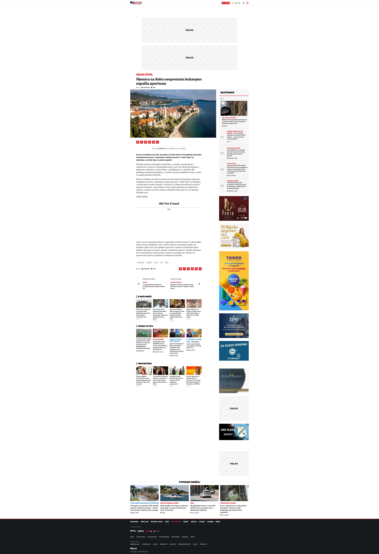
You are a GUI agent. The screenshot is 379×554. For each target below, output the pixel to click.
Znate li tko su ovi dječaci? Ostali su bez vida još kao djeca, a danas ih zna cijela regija (193, 313)
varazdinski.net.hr (146, 544)
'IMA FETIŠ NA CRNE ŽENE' (229, 118)
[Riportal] (136, 3)
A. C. (139, 87)
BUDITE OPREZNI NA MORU (169, 503)
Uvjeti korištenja (175, 537)
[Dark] (239, 3)
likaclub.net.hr (203, 544)
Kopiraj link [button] (157, 142)
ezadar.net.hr (173, 544)
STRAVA (145, 282)
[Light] (233, 3)
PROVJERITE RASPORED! (233, 148)
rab (161, 262)
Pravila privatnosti (152, 537)
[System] (236, 3)
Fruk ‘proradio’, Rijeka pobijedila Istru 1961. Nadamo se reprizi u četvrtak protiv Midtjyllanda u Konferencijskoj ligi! (143, 343)
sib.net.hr (155, 544)
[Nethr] (157, 531)
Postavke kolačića (140, 537)
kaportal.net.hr (163, 544)
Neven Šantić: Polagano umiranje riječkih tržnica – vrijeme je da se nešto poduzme (236, 136)
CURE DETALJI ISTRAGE (228, 503)
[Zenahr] (148, 531)
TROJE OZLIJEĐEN (158, 339)
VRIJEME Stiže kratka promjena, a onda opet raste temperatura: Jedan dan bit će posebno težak (236, 185)
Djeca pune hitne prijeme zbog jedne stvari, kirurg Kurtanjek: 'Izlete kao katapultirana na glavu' (160, 314)
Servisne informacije (164, 537)
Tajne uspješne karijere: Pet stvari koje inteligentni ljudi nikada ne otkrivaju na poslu (143, 380)
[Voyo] (141, 531)
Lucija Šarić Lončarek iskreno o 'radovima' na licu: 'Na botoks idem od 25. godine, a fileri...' (160, 380)
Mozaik (185, 522)
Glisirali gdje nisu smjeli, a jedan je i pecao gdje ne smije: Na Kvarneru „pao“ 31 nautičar (174, 508)
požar (155, 262)
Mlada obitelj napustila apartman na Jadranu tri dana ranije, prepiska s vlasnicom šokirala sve (234, 121)
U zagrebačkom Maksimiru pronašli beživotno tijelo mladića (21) (154, 286)
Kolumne (210, 522)
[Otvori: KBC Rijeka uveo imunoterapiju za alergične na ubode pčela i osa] (194, 333)
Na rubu (202, 522)
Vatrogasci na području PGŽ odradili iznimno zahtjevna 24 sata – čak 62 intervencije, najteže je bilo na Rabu (144, 508)
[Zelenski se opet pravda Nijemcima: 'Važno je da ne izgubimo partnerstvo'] (177, 370)
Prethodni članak (139, 284)
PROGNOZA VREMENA (233, 181)
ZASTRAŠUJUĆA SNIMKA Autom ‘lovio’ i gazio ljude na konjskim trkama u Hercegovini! (160, 345)
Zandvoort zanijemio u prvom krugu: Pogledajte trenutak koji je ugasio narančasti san (143, 313)
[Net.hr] (133, 531)
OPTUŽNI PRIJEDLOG (176, 282)
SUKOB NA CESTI (231, 163)
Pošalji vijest (185, 537)
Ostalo (225, 126)
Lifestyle (194, 522)
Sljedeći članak (199, 284)
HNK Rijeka (141, 351)
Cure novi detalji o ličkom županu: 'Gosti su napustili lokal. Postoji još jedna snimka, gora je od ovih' (177, 314)
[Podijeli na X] (141, 142)
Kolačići (132, 537)
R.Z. (230, 142)
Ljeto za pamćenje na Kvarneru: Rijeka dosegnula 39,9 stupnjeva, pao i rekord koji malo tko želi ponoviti (177, 348)
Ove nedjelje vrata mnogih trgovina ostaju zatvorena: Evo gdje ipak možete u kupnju (236, 153)
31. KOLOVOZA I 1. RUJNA (194, 339)
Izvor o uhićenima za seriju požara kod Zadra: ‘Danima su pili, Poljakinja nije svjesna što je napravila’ (233, 509)
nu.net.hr (195, 544)
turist (166, 262)
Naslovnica (134, 522)
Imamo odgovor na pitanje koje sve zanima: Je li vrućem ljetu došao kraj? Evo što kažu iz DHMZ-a (193, 380)
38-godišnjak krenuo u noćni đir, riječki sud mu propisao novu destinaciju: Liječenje (202, 508)
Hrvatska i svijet (158, 352)
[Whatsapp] (149, 142)
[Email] (153, 142)
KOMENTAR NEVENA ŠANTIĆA (235, 131)
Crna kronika (232, 175)
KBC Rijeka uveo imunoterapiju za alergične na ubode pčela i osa (193, 345)
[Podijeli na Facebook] (137, 142)
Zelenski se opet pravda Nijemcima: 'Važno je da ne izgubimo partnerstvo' (176, 380)
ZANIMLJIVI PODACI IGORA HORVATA (176, 340)
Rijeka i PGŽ (174, 356)
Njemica (149, 262)
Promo (218, 522)
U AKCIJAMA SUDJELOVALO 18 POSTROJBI (144, 503)
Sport (167, 522)
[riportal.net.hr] (133, 549)
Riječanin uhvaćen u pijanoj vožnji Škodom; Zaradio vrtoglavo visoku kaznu (182, 286)
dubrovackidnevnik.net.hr (184, 544)
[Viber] (145, 142)
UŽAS (192, 503)
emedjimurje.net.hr (134, 544)
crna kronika (140, 262)
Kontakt (192, 537)
